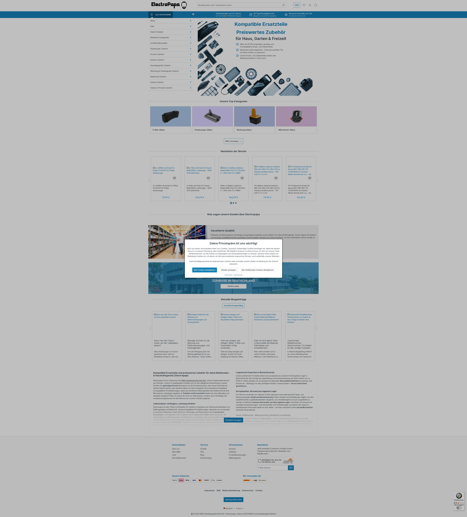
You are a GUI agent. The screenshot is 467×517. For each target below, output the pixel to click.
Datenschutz (238, 275)
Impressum (229, 275)
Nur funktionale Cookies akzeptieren (258, 270)
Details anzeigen (228, 270)
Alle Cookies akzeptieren (204, 270)
